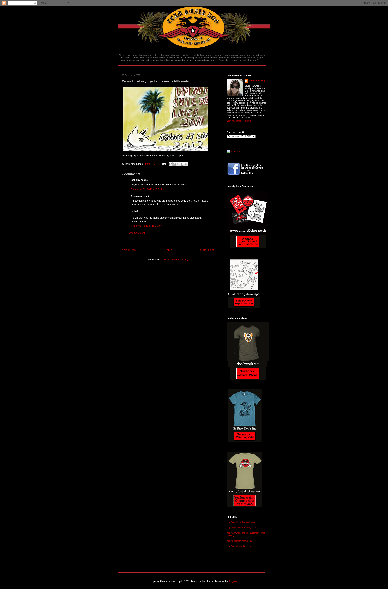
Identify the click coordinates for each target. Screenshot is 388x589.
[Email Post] (163, 164)
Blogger (232, 581)
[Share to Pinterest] (186, 164)
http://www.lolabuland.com (239, 546)
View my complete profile (239, 121)
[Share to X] (178, 164)
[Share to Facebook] (182, 164)
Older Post (207, 249)
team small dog (257, 80)
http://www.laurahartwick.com (241, 522)
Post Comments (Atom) (175, 259)
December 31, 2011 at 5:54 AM (147, 189)
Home (168, 249)
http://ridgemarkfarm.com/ (239, 540)
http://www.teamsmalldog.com (241, 527)
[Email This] (171, 164)
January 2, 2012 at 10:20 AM (146, 225)
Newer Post (129, 249)
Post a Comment (136, 233)
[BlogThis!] (174, 164)
